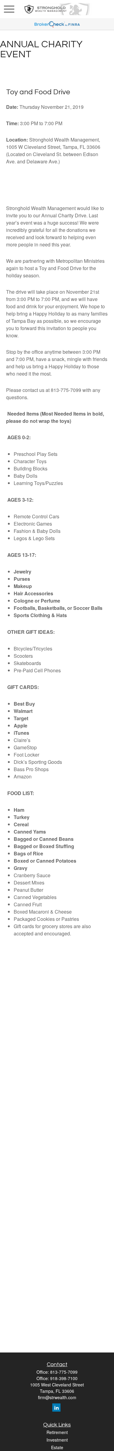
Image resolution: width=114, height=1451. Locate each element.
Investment (57, 1440)
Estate (57, 1447)
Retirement (57, 1432)
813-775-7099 (64, 1372)
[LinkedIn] (56, 1407)
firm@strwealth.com (57, 1397)
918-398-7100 (64, 1378)
